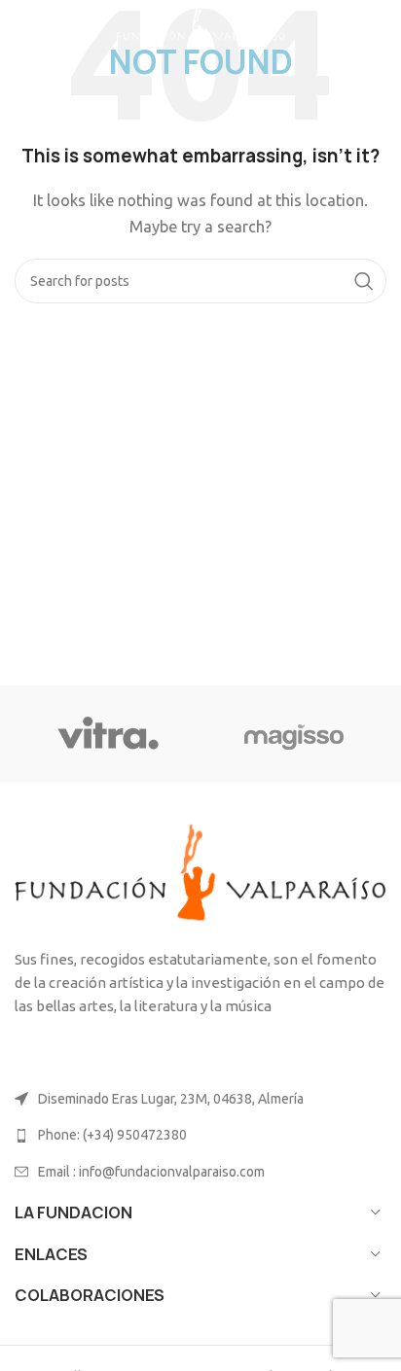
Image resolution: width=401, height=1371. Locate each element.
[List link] (200, 1134)
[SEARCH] (364, 281)
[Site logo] (200, 27)
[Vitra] (107, 734)
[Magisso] (293, 734)
